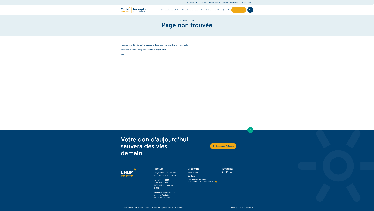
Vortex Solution (177, 207)
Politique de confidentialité (242, 207)
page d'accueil (161, 49)
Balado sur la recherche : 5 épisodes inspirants (219, 2)
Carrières (191, 176)
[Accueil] (129, 176)
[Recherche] (250, 10)
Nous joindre (247, 2)
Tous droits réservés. (152, 207)
